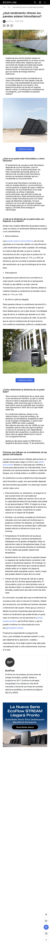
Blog (9, 7)
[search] (34, 2)
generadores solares (14, 628)
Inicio (4, 7)
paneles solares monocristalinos (19, 241)
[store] (40, 2)
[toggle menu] (45, 2)
